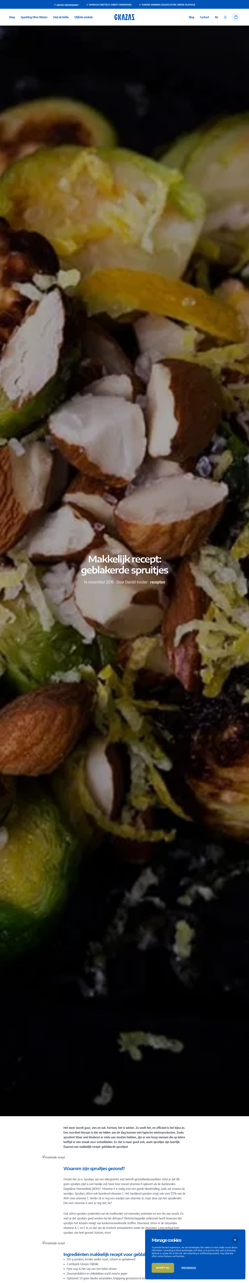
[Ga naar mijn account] (225, 17)
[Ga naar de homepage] (124, 17)
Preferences (188, 1267)
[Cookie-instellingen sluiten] (235, 1240)
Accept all (163, 1267)
